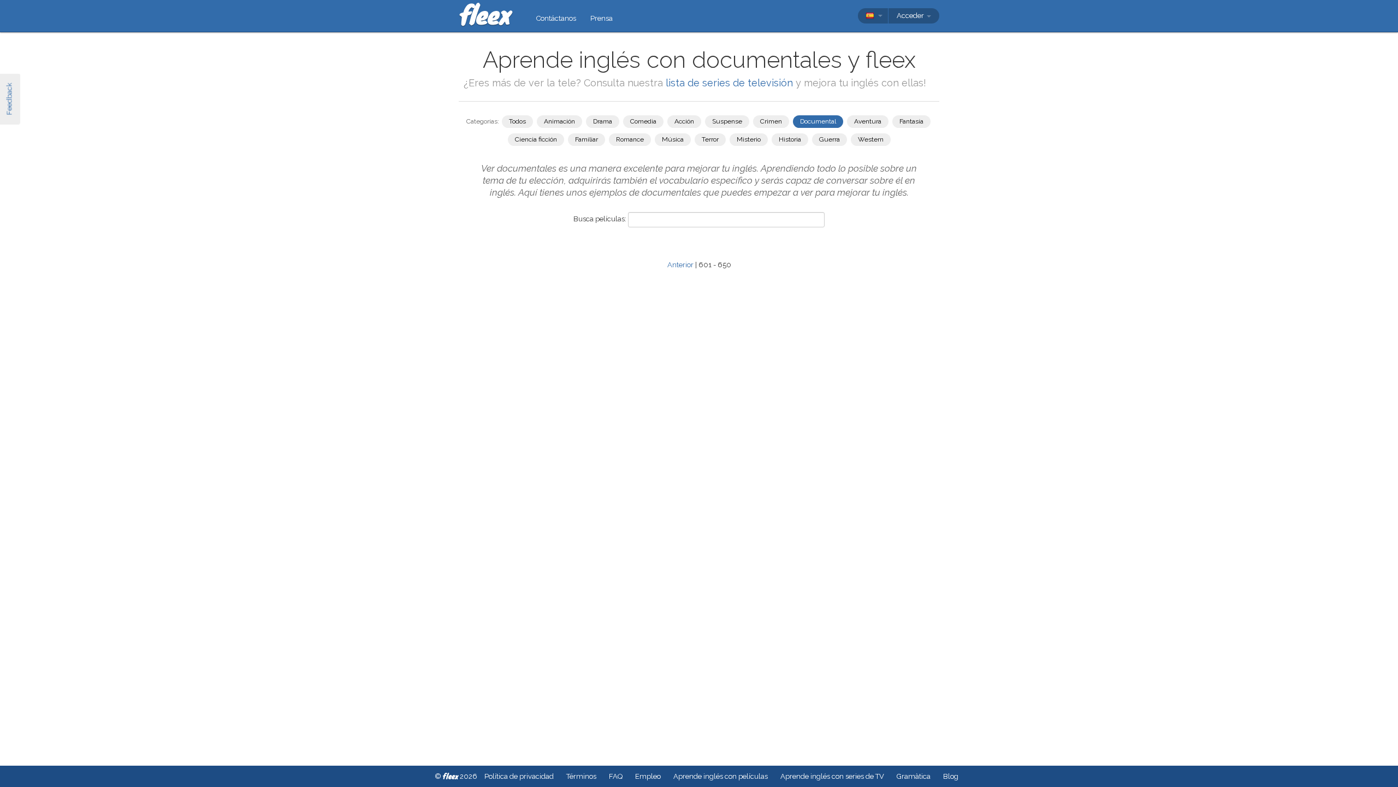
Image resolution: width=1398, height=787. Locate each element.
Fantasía (911, 121)
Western (871, 139)
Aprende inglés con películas (720, 776)
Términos (581, 776)
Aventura (867, 121)
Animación (559, 121)
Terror (710, 139)
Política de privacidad (519, 776)
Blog (950, 776)
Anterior (680, 265)
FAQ (616, 776)
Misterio (749, 139)
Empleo (648, 776)
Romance (630, 139)
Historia (790, 139)
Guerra (829, 139)
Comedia (643, 121)
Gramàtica (914, 776)
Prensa (601, 18)
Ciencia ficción (536, 139)
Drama (602, 121)
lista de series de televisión (731, 83)
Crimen (771, 121)
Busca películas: (599, 219)
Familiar (586, 139)
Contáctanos (556, 18)
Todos (517, 121)
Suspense (727, 121)
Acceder (911, 15)
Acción (684, 121)
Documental (818, 121)
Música (673, 139)
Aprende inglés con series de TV (832, 776)
